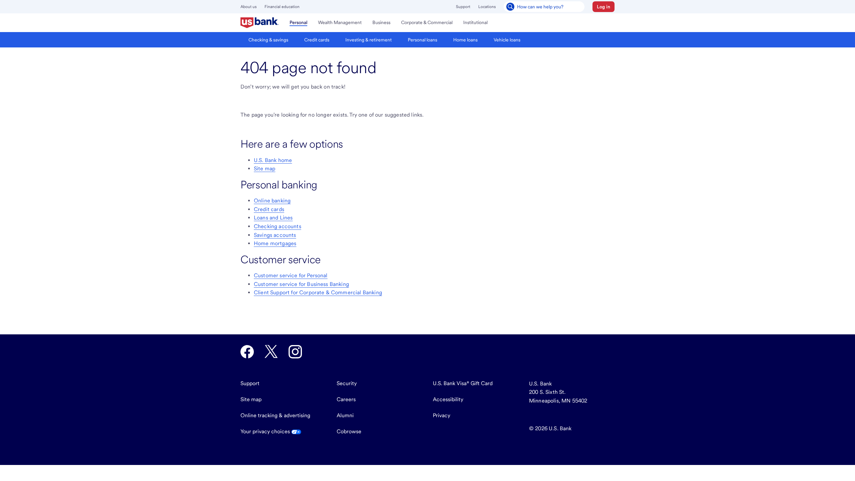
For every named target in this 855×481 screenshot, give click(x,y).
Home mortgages (275, 243)
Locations (487, 6)
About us (248, 6)
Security (347, 383)
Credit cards (269, 209)
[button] (603, 6)
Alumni (345, 415)
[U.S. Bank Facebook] (247, 351)
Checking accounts (277, 226)
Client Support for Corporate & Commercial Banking (318, 292)
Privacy (441, 415)
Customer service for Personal (291, 275)
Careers (346, 399)
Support (463, 6)
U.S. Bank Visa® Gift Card (463, 383)
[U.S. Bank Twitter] (271, 351)
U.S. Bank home (273, 160)
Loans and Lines (273, 217)
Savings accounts (275, 235)
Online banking (272, 200)
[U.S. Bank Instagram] (295, 351)
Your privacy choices (265, 431)
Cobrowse (349, 431)
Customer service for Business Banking (301, 284)
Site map (264, 168)
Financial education (282, 6)
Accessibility (448, 399)
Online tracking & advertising (275, 415)
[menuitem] (260, 23)
